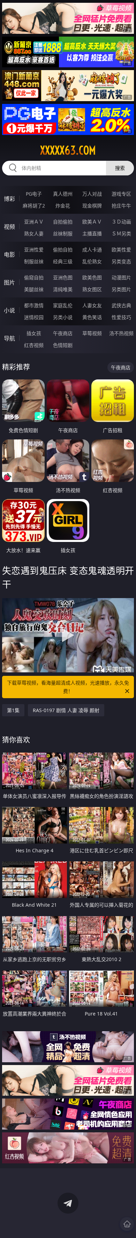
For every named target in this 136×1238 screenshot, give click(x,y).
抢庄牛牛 (121, 205)
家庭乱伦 (63, 305)
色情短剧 (63, 345)
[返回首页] (127, 1224)
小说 (9, 310)
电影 (9, 254)
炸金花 (62, 205)
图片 (9, 282)
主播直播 (92, 233)
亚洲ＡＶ (34, 221)
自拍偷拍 (63, 221)
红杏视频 (34, 345)
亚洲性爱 (34, 249)
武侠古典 (121, 305)
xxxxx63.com (68, 150)
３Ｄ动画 (121, 221)
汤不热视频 (121, 333)
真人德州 (63, 193)
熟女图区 (92, 289)
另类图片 (121, 289)
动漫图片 (121, 277)
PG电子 (34, 193)
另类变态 (121, 261)
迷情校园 (34, 317)
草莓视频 (92, 333)
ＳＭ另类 (121, 233)
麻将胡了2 (34, 205)
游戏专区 (121, 193)
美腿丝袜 (34, 289)
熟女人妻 (34, 233)
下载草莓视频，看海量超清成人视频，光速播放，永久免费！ (68, 686)
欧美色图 (92, 277)
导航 (9, 338)
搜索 (120, 168)
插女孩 (34, 333)
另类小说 (63, 317)
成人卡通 (92, 249)
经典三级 (63, 261)
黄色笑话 (92, 317)
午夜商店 (63, 333)
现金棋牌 (92, 205)
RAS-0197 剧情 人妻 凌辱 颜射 (66, 710)
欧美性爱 (121, 249)
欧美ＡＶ (92, 221)
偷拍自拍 (63, 249)
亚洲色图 (63, 277)
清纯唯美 (63, 289)
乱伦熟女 (92, 261)
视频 (9, 227)
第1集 (13, 710)
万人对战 (92, 193)
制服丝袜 (34, 261)
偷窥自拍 (34, 277)
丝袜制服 (63, 233)
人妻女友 (92, 305)
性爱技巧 (121, 317)
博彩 (9, 199)
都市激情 (34, 305)
